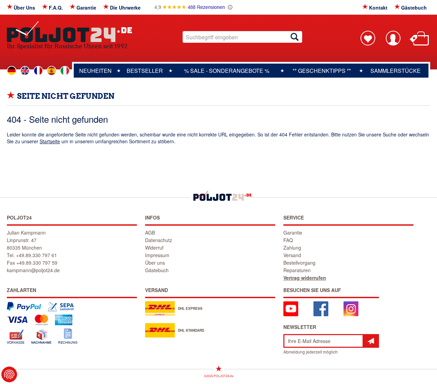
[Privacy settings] (9, 374)
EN (25, 71)
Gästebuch (414, 7)
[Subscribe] (371, 341)
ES (51, 71)
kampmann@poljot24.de (33, 270)
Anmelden (392, 37)
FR (38, 71)
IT (65, 71)
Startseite (50, 141)
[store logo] (69, 31)
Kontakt (378, 7)
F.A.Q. (56, 7)
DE (11, 71)
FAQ (288, 240)
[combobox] (242, 37)
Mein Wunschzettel (367, 37)
